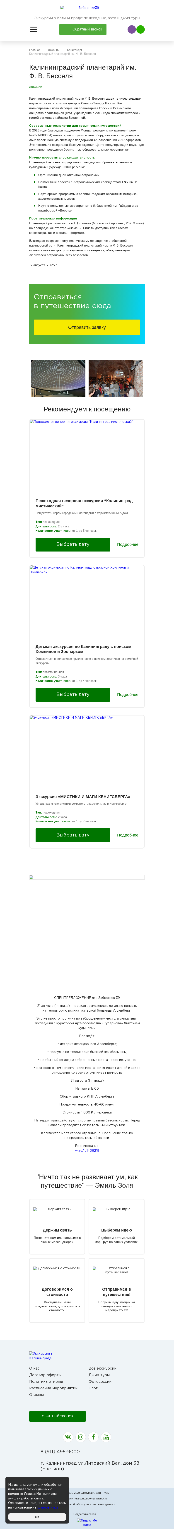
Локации (53, 50)
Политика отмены (46, 1381)
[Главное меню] (33, 29)
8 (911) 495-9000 (60, 1452)
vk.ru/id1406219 (87, 1150)
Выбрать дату (72, 544)
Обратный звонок (57, 1416)
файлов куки (47, 1507)
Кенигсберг (74, 50)
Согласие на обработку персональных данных (85, 1504)
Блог (93, 1388)
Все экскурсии (102, 1368)
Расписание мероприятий (53, 1388)
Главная (34, 50)
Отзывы (36, 1395)
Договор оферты (45, 1375)
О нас (34, 1368)
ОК (37, 1517)
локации (35, 87)
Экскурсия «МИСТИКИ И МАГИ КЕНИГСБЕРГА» (83, 796)
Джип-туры (99, 1375)
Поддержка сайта (84, 1514)
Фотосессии (100, 1381)
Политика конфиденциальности (87, 1498)
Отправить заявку (87, 327)
